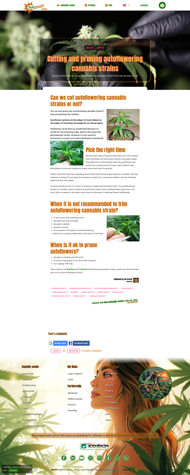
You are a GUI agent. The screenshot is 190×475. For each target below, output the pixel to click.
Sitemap (127, 469)
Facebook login (81, 343)
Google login (60, 343)
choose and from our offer (115, 301)
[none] (126, 5)
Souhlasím (13, 470)
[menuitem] (126, 5)
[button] (65, 5)
